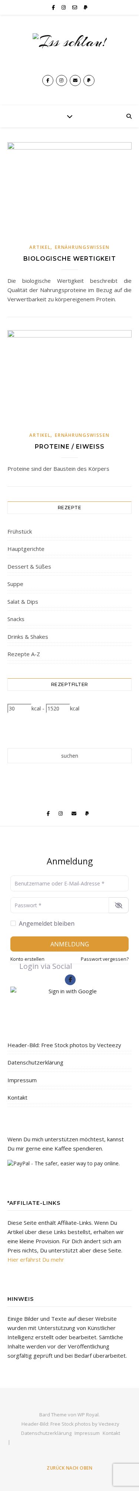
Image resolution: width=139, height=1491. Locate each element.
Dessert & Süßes (29, 566)
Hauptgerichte (25, 548)
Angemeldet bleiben (47, 923)
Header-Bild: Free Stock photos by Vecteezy (64, 1045)
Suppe (15, 583)
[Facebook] (70, 979)
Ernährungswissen (82, 247)
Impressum (22, 1080)
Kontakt (17, 1097)
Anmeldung (69, 944)
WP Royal (88, 1414)
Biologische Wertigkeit (69, 258)
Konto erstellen (27, 959)
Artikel (39, 247)
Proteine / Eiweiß (70, 446)
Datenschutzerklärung (35, 1062)
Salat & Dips (22, 601)
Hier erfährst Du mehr (35, 1259)
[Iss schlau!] (70, 50)
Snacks (15, 619)
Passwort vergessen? (105, 959)
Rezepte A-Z (23, 654)
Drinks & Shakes (27, 636)
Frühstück (19, 531)
